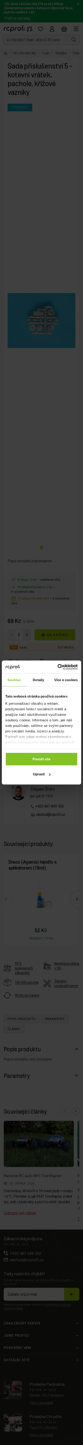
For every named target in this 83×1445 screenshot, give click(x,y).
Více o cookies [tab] (66, 680)
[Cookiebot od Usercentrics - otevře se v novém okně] (58, 667)
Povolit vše (41, 759)
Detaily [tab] (38, 680)
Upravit (39, 774)
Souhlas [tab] (14, 680)
